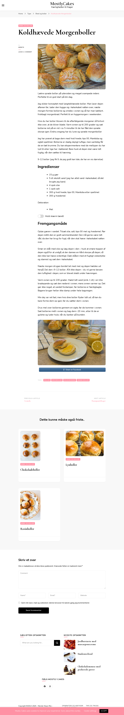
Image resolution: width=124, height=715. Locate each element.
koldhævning (69, 380)
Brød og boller (25, 26)
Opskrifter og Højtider (72, 706)
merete (21, 47)
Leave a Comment (26, 52)
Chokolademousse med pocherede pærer (89, 668)
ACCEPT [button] (104, 711)
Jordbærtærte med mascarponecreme (87, 643)
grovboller (57, 380)
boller (47, 380)
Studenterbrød (85, 653)
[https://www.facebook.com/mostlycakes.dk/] (44, 686)
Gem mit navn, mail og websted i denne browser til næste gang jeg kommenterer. (55, 603)
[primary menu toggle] (3, 5)
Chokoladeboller (30, 470)
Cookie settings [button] (90, 711)
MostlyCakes (62, 3)
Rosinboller (27, 529)
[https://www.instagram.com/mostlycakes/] (50, 686)
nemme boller (83, 380)
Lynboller (71, 465)
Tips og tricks (92, 706)
